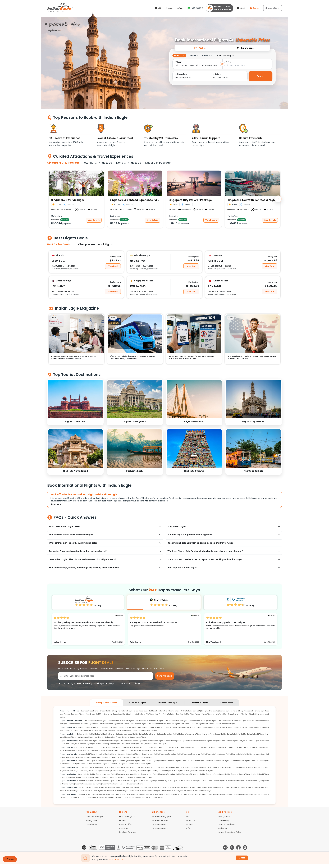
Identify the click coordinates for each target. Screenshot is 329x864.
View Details (94, 220)
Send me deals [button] (164, 675)
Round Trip (179, 55)
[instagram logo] (245, 847)
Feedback (189, 824)
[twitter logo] (232, 847)
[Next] (278, 198)
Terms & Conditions (226, 824)
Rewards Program (127, 816)
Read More (56, 504)
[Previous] (50, 198)
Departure (182, 74)
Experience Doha (159, 824)
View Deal (113, 266)
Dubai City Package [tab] (158, 162)
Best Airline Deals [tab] (58, 244)
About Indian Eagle (94, 816)
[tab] (199, 48)
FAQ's (187, 828)
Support (169, 8)
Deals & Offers (125, 824)
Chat (187, 816)
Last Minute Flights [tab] (199, 702)
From (179, 62)
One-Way (193, 55)
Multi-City (207, 55)
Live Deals (123, 828)
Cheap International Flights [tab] (95, 244)
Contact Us (190, 820)
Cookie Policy (223, 820)
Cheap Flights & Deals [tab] (106, 702)
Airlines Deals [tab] (226, 702)
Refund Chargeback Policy (229, 832)
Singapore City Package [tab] (63, 162)
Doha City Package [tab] (128, 162)
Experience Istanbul (160, 820)
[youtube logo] (225, 847)
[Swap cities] (222, 64)
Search (260, 76)
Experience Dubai (159, 828)
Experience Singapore (161, 816)
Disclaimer (222, 828)
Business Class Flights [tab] (168, 702)
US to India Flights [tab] (137, 702)
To (229, 62)
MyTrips (180, 8)
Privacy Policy (224, 816)
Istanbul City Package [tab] (98, 162)
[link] (75, 402)
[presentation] (199, 48)
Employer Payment (127, 832)
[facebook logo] (238, 847)
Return (218, 74)
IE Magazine (91, 820)
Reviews (122, 820)
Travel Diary (91, 824)
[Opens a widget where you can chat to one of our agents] (10, 859)
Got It (242, 857)
